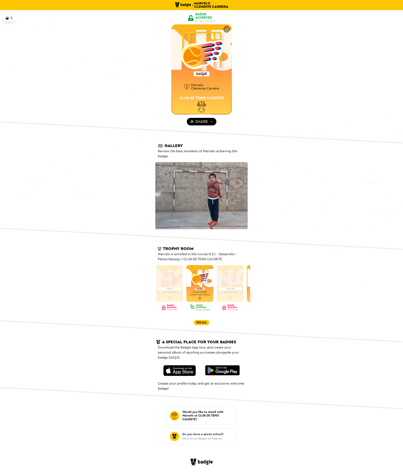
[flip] (226, 29)
